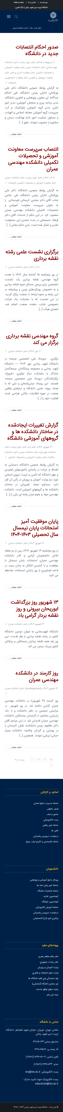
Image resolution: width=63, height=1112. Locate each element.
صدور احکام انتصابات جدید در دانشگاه (37, 50)
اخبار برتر (32, 447)
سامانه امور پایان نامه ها (47, 885)
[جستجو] (15, 16)
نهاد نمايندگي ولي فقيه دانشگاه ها (43, 978)
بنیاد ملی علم (52, 995)
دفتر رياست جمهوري (49, 962)
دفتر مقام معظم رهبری (48, 956)
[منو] (8, 17)
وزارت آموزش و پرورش (48, 967)
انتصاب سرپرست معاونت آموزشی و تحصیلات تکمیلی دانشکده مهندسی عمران (33, 159)
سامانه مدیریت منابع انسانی (46, 803)
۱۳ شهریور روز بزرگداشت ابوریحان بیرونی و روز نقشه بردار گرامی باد (34, 609)
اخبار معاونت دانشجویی (16, 78)
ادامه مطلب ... (14, 134)
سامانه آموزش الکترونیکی (47, 907)
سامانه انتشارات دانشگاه (47, 891)
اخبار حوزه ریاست (27, 62)
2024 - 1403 (18, 1107)
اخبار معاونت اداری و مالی (22, 73)
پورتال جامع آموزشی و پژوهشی (44, 880)
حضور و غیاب (52, 814)
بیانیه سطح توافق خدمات (47, 989)
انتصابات (12, 83)
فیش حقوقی (52, 809)
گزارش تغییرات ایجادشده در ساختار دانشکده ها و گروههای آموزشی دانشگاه (32, 432)
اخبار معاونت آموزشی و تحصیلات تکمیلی (36, 183)
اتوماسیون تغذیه (51, 896)
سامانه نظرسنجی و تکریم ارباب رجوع (42, 842)
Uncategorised (33, 689)
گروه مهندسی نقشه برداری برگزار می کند (32, 339)
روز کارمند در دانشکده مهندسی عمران (37, 676)
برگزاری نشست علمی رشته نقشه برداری (31, 255)
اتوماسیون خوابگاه (50, 902)
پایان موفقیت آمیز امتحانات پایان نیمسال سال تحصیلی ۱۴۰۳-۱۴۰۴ (34, 528)
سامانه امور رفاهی (50, 825)
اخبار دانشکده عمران (35, 68)
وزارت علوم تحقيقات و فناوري (45, 973)
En (22, 7)
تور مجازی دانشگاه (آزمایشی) (45, 984)
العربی (17, 7)
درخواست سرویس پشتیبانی (45, 836)
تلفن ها (54, 831)
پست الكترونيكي (51, 820)
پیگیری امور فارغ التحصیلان (45, 918)
